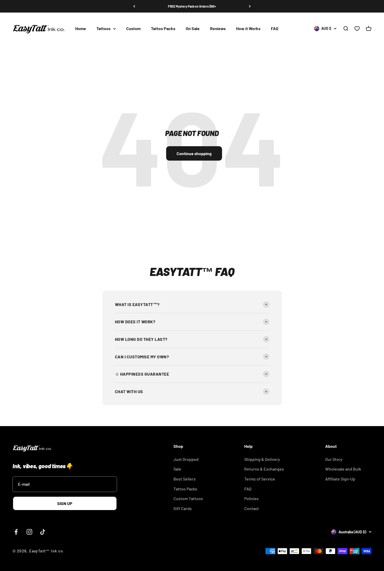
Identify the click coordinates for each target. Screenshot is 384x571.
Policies (251, 498)
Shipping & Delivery (262, 459)
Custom (133, 28)
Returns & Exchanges (264, 468)
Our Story (333, 459)
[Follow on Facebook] (16, 531)
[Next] (250, 6)
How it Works (248, 28)
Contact (251, 508)
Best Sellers (184, 478)
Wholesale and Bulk (343, 468)
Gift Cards (182, 508)
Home (80, 28)
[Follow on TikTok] (42, 531)
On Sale (193, 28)
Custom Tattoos (188, 498)
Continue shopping (194, 153)
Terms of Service (259, 478)
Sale (177, 468)
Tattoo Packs (163, 28)
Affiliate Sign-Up (340, 478)
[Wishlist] (357, 28)
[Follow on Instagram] (29, 531)
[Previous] (134, 6)
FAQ (274, 28)
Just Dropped (186, 459)
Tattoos (103, 28)
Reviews (218, 28)
